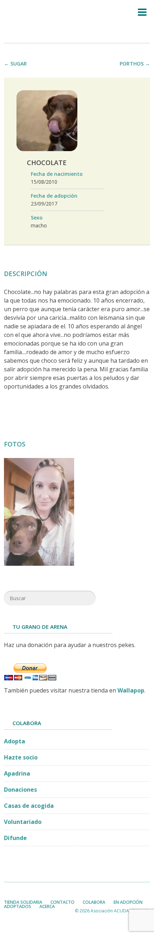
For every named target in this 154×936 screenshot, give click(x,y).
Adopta (14, 741)
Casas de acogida (29, 806)
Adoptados (17, 906)
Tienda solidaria (23, 902)
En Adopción (128, 902)
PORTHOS (132, 63)
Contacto (62, 902)
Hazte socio (21, 757)
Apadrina (17, 773)
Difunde (15, 838)
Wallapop (130, 690)
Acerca (47, 906)
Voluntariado (23, 822)
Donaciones (20, 789)
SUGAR (18, 63)
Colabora (94, 902)
